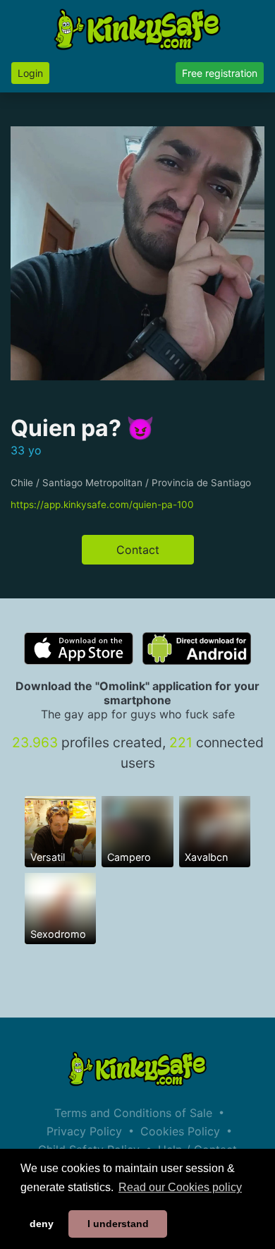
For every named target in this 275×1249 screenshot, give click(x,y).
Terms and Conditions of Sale (133, 1113)
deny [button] (42, 1223)
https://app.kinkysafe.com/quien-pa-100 (102, 504)
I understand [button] (118, 1223)
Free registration (219, 73)
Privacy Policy (84, 1131)
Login (30, 73)
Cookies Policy (180, 1131)
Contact (137, 550)
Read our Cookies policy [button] (180, 1187)
